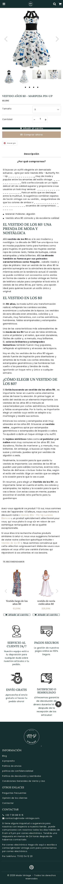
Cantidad (7, 119)
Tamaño (7, 108)
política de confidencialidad (17, 770)
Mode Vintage (23, 875)
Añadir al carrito (18, 615)
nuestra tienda (38, 826)
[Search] (54, 4)
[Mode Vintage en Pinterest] (32, 868)
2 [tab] (29, 87)
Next (57, 39)
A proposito (8, 760)
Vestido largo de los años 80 (17, 602)
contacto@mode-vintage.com (22, 818)
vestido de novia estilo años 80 (46, 602)
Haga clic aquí (36, 844)
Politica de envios (12, 766)
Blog (4, 755)
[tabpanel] (9, 76)
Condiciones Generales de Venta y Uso (23, 781)
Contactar (8, 803)
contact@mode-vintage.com (18, 847)
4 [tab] (37, 87)
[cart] (60, 4)
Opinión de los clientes (14, 798)
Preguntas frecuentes (14, 793)
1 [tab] (25, 87)
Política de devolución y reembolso (21, 776)
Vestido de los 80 (10, 542)
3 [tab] (33, 87)
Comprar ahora (33, 134)
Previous (5, 39)
